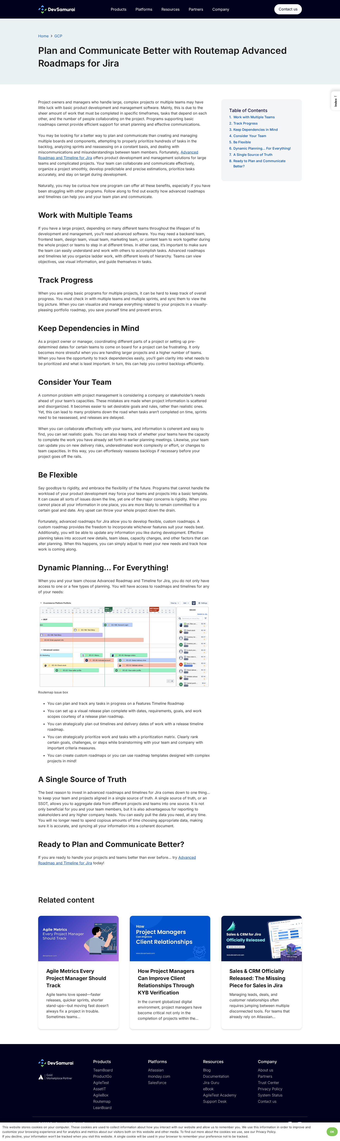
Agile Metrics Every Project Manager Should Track (76, 978)
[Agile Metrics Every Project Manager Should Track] (78, 938)
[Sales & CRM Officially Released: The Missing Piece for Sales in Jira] (261, 938)
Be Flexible (242, 142)
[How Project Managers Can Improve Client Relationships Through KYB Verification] (170, 938)
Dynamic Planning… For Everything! (262, 148)
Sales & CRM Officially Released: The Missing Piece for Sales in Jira (257, 978)
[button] (335, 100)
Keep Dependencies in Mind (255, 129)
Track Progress (245, 123)
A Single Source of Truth (252, 155)
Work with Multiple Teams (254, 117)
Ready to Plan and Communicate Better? (259, 163)
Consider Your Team (249, 136)
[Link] (56, 9)
